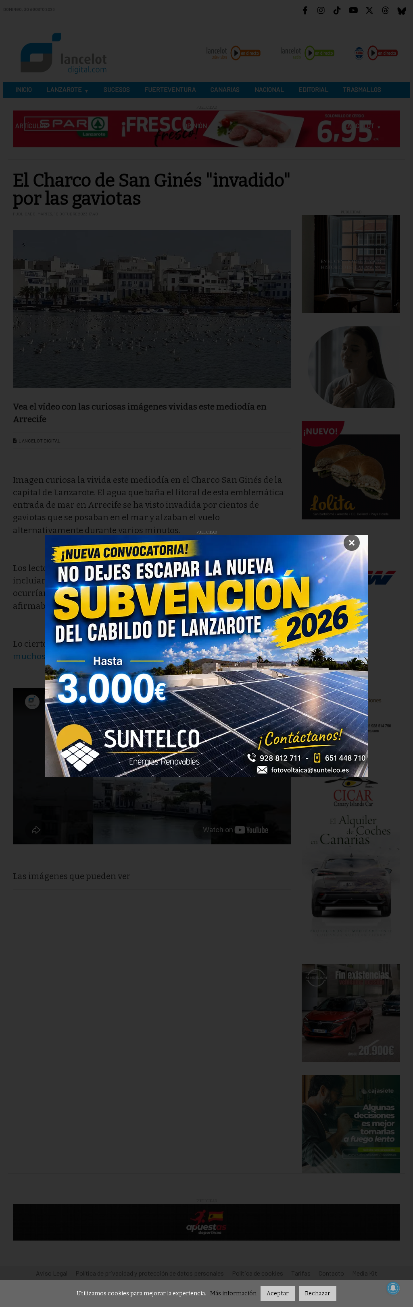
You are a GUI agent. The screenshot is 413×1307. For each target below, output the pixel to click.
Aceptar (278, 1293)
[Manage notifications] (393, 1288)
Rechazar (317, 1293)
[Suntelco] (206, 656)
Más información (233, 1293)
